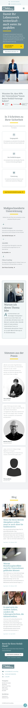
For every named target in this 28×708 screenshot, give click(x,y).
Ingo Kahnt (5, 542)
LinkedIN (7, 676)
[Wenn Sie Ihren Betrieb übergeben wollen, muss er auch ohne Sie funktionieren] (14, 504)
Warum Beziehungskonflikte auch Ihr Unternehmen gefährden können (13, 567)
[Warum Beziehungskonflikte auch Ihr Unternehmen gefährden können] (14, 548)
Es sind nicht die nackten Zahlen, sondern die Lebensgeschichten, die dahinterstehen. (13, 612)
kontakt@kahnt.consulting (15, 4)
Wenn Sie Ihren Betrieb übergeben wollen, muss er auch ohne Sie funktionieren (13, 523)
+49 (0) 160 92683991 (14, 1)
